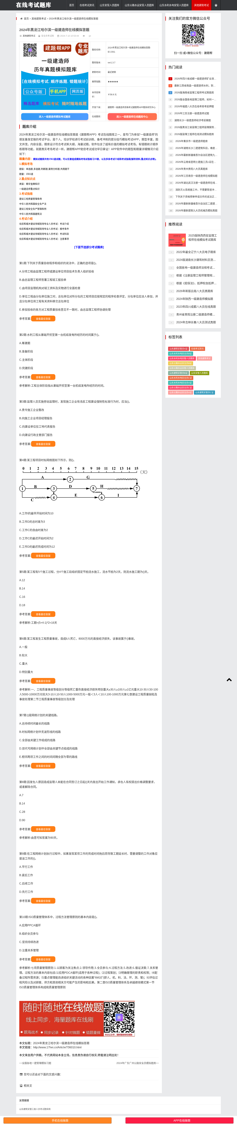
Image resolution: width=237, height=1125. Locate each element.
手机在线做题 (60, 1120)
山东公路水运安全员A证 (181, 392)
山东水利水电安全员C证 (181, 378)
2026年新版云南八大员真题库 (194, 291)
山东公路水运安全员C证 (181, 387)
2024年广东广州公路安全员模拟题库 (137, 1063)
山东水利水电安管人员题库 (174, 5)
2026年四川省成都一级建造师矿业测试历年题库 (200, 78)
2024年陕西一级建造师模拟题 (194, 298)
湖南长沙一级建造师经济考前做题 (192, 120)
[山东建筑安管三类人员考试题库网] (33, 5)
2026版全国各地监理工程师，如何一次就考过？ (200, 99)
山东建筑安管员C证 (204, 392)
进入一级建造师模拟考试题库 (54, 116)
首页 (71, 5)
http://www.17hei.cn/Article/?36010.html (57, 1047)
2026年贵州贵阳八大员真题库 (191, 168)
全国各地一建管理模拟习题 (35, 1063)
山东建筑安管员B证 (179, 373)
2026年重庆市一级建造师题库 (191, 141)
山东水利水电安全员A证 (181, 383)
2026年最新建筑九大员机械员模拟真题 (196, 210)
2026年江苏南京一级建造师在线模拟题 (196, 175)
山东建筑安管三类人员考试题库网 (34, 1109)
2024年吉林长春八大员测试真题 (196, 322)
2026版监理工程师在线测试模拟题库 (194, 134)
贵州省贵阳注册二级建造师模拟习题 (198, 314)
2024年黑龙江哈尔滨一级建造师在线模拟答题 (73, 18)
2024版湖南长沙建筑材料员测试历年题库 (201, 259)
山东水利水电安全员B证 (181, 353)
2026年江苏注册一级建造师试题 (191, 113)
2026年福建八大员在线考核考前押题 (194, 106)
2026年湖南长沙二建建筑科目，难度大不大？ (200, 148)
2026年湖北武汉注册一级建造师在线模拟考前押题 (202, 182)
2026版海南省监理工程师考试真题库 (194, 92)
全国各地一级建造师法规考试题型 (197, 267)
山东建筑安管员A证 (179, 349)
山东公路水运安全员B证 (181, 363)
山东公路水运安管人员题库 (139, 5)
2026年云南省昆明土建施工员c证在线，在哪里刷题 (203, 162)
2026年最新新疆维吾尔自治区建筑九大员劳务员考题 (203, 155)
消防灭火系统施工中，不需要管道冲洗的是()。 (200, 189)
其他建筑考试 (201, 5)
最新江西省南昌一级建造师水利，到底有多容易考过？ (203, 85)
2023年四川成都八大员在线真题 (196, 306)
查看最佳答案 (43, 318)
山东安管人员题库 (109, 5)
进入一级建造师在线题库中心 (132, 116)
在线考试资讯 (87, 5)
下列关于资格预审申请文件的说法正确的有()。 (200, 196)
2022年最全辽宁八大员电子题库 (196, 252)
